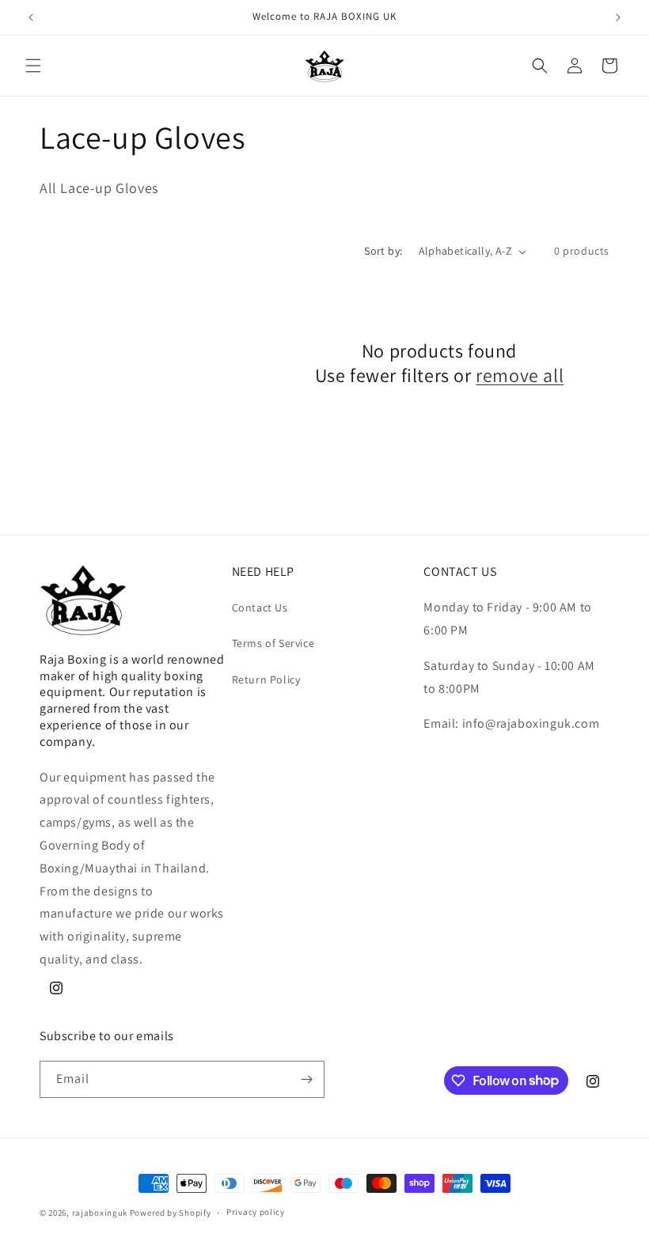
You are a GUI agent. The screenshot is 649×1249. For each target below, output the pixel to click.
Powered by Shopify (170, 1212)
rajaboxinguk (99, 1212)
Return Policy (266, 679)
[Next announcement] (618, 17)
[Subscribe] (306, 1079)
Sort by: (383, 251)
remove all (520, 375)
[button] (33, 65)
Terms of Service (273, 643)
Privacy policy (255, 1211)
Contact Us (260, 607)
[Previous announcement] (30, 17)
